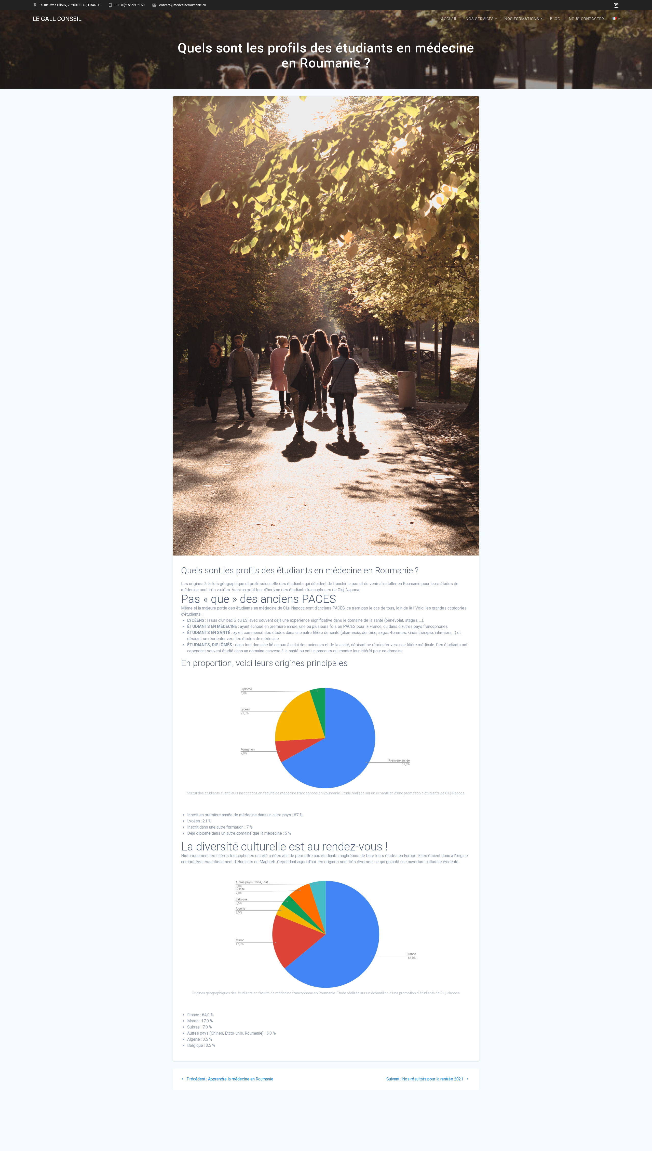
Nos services (480, 19)
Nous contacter (586, 19)
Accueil (449, 19)
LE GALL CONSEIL (57, 19)
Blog (555, 19)
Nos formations (522, 19)
